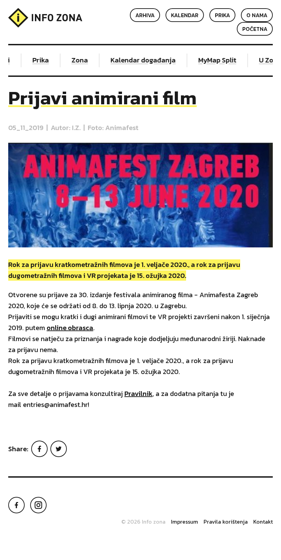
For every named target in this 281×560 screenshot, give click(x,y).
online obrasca (70, 328)
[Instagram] (38, 505)
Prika (222, 15)
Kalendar (184, 15)
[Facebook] (39, 449)
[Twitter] (58, 449)
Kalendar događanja (138, 60)
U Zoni (265, 60)
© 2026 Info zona (143, 521)
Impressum (184, 521)
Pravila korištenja (226, 521)
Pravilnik (138, 393)
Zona (75, 60)
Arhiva (145, 15)
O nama (256, 15)
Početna (254, 29)
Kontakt (263, 521)
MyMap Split (213, 60)
